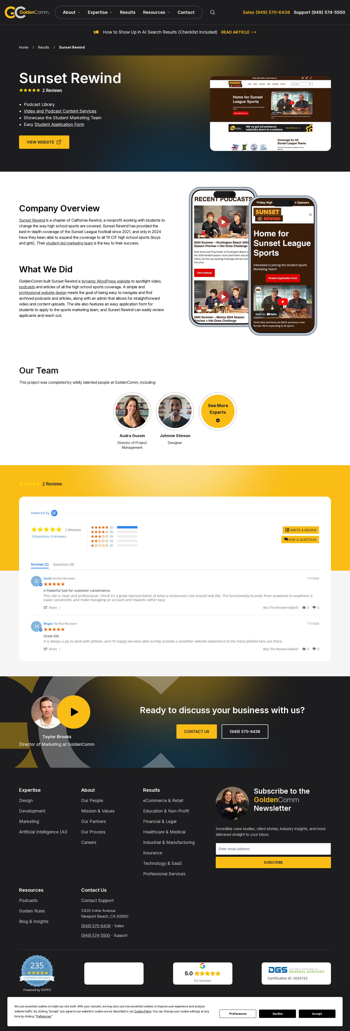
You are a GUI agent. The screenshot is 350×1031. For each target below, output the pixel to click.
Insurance (152, 852)
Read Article (235, 32)
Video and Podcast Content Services (60, 111)
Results (127, 12)
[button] (300, 539)
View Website (40, 142)
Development (32, 810)
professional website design (43, 292)
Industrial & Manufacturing (169, 842)
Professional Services (164, 873)
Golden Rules (32, 910)
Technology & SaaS (162, 863)
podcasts (27, 286)
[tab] (40, 565)
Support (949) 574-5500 (319, 12)
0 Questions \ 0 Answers (49, 536)
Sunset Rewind (32, 220)
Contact (186, 12)
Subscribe (273, 862)
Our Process (93, 831)
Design (26, 800)
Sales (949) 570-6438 (266, 12)
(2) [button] (111, 527)
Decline (278, 1014)
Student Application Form (59, 124)
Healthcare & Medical (164, 831)
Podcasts (28, 900)
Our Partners (93, 821)
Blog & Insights (34, 921)
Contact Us (196, 731)
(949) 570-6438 (245, 731)
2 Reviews (52, 90)
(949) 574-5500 (95, 935)
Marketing (29, 821)
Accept (317, 1014)
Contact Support (97, 900)
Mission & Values (98, 810)
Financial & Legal (159, 821)
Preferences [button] (43, 1016)
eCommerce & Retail (163, 800)
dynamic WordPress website (105, 281)
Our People (92, 800)
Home (23, 47)
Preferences (238, 1014)
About (88, 790)
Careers (88, 842)
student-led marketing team (69, 243)
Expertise (30, 790)
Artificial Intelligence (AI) (43, 831)
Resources (31, 890)
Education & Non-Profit (166, 810)
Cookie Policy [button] (142, 1011)
